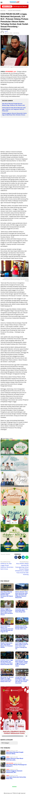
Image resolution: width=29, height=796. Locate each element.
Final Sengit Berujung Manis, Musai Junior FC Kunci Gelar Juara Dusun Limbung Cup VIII (21, 646)
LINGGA (7, 750)
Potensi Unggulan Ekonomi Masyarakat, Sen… (14, 771)
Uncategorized (9, 763)
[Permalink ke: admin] (2, 32)
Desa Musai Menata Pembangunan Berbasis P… (16, 765)
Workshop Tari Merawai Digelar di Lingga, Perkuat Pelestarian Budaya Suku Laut (7, 679)
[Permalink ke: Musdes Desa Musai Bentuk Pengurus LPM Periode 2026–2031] (21, 621)
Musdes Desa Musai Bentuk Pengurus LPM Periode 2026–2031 (21, 627)
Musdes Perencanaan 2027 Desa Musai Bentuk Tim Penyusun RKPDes (7, 645)
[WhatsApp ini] (26, 557)
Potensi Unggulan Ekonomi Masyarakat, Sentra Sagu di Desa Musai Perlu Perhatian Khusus (7, 611)
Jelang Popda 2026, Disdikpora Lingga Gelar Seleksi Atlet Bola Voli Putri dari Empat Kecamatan (21, 680)
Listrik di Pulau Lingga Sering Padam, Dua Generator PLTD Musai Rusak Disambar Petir (7, 662)
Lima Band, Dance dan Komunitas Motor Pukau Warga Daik (21, 610)
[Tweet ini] (19, 557)
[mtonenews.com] (15, 2)
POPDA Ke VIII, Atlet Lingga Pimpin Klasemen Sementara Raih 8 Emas (7, 565)
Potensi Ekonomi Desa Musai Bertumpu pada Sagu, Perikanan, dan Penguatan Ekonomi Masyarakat (14, 109)
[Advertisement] (14, 134)
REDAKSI (14, 786)
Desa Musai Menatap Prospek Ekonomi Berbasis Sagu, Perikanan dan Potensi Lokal (7, 594)
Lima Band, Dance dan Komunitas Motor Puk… (16, 777)
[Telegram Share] (23, 557)
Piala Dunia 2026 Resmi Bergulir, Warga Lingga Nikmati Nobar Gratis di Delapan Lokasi (21, 663)
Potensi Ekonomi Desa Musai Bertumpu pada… (14, 759)
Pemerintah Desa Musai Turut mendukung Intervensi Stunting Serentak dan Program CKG (7, 628)
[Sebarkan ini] (16, 557)
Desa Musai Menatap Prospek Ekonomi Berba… (14, 753)
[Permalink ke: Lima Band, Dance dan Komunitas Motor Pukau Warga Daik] (21, 604)
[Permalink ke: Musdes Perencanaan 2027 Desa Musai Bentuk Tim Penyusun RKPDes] (7, 638)
